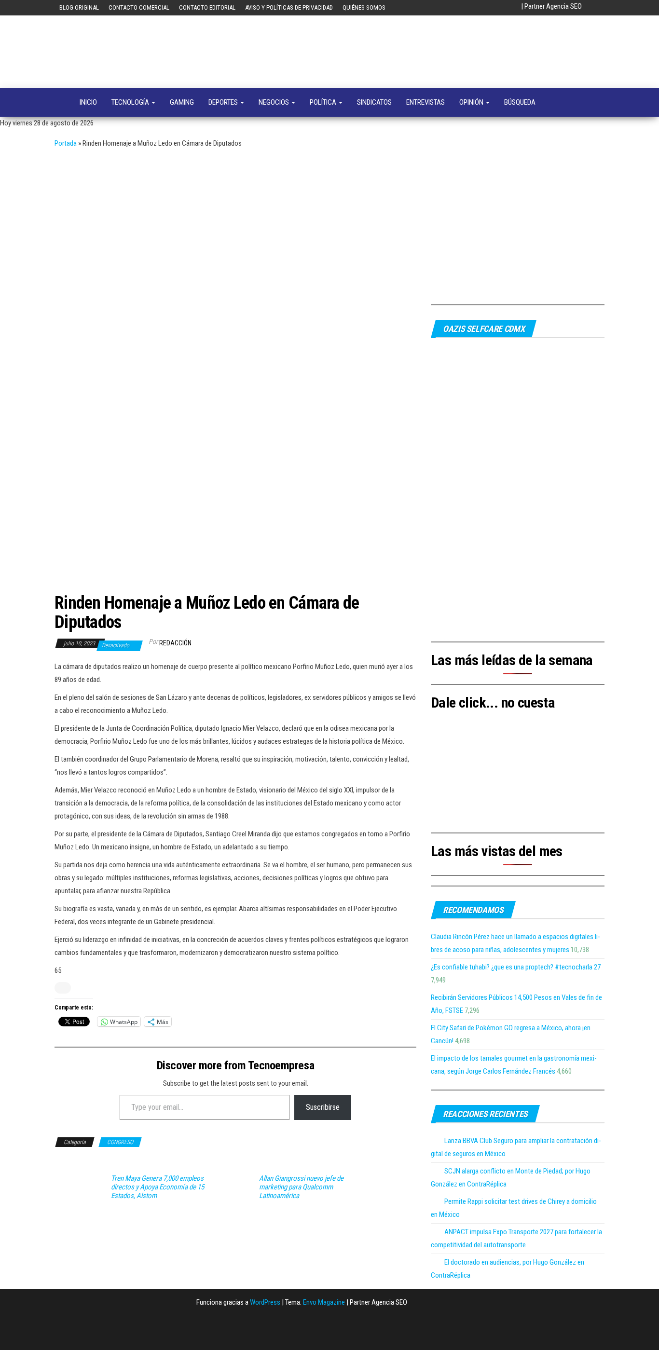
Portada (66, 143)
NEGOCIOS (274, 102)
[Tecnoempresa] (59, 102)
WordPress (265, 1302)
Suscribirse (323, 1107)
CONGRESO (120, 1142)
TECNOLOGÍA (131, 102)
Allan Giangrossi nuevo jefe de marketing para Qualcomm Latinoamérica (301, 1187)
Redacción (175, 643)
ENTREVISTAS (425, 102)
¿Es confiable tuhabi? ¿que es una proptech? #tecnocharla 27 (516, 967)
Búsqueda (519, 102)
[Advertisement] (329, 222)
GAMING (182, 102)
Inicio (88, 102)
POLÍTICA (324, 102)
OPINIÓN (472, 102)
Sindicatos (374, 102)
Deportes (223, 102)
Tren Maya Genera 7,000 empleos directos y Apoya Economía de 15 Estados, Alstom (157, 1187)
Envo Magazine (324, 1302)
